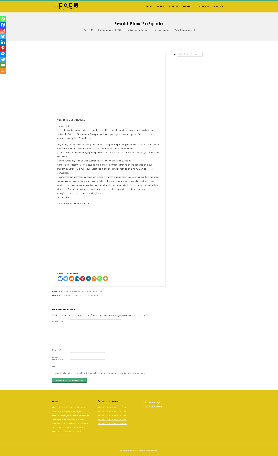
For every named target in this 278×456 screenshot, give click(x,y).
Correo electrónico (58, 358)
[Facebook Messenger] (3, 54)
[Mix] (94, 278)
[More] (105, 278)
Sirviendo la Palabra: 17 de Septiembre (84, 291)
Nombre (56, 350)
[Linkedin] (77, 278)
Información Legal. (152, 402)
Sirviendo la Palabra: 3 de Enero (112, 419)
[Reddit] (71, 278)
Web (54, 366)
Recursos (187, 6)
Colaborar (203, 6)
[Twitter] (65, 278)
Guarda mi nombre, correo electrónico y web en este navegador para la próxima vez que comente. (100, 373)
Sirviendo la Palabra (139, 30)
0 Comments (186, 30)
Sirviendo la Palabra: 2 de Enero (112, 423)
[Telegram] (3, 59)
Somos (160, 6)
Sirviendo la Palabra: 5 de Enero (112, 411)
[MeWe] (88, 278)
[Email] (3, 65)
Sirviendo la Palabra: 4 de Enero (112, 415)
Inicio (149, 6)
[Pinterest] (82, 278)
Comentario (58, 321)
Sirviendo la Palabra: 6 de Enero (112, 407)
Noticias (173, 6)
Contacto (219, 6)
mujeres (165, 30)
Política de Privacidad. (153, 406)
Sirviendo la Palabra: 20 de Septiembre (80, 295)
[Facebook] (60, 278)
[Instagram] (3, 30)
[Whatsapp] (99, 278)
